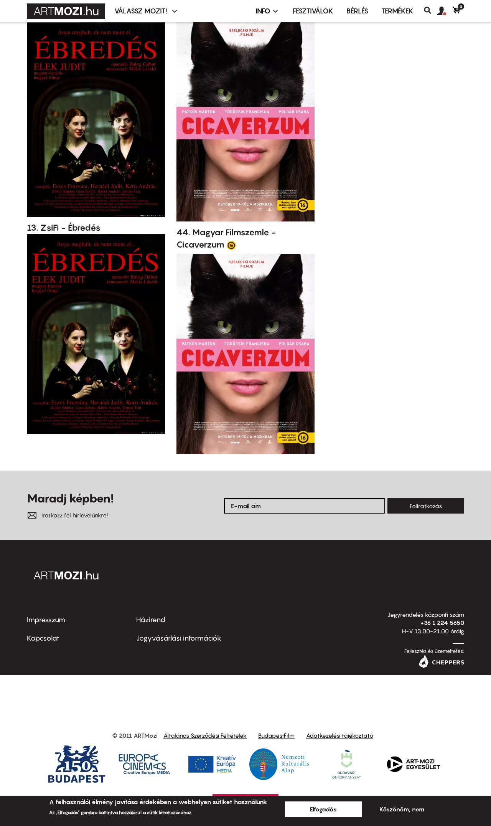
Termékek (397, 11)
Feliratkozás (426, 505)
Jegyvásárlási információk (178, 638)
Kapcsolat (43, 638)
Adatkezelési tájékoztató (339, 735)
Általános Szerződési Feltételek (205, 735)
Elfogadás (323, 809)
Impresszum (46, 620)
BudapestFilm (276, 735)
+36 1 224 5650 (442, 622)
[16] (231, 244)
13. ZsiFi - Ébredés (64, 228)
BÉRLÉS (357, 11)
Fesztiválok (313, 11)
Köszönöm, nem (401, 809)
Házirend (150, 620)
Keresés (430, 10)
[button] (445, 11)
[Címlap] (66, 11)
